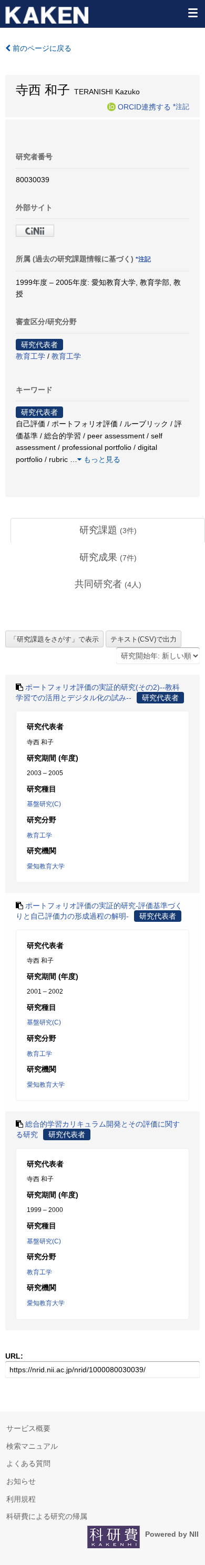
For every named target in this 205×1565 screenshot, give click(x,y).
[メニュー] (192, 12)
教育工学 (30, 356)
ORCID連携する (144, 106)
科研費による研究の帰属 (46, 1516)
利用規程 (21, 1499)
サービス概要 (28, 1428)
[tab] (108, 530)
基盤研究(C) (44, 804)
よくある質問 (28, 1463)
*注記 (181, 106)
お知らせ (21, 1481)
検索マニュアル (32, 1446)
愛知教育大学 (46, 866)
